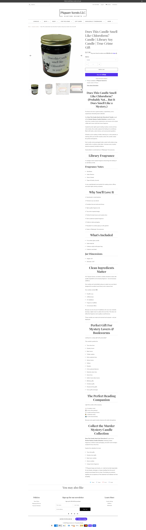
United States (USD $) (66, 519)
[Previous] (30, 55)
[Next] (81, 55)
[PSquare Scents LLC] (73, 13)
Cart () (108, 4)
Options (87, 57)
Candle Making (109, 501)
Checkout (114, 4)
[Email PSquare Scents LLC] (77, 514)
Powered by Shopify (79, 523)
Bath (46, 21)
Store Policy (36, 501)
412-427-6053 (95, 4)
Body (54, 21)
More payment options (101, 78)
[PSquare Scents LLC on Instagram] (75, 514)
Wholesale (109, 505)
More (109, 21)
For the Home (65, 21)
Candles (36, 21)
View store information (92, 85)
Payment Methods (36, 505)
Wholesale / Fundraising (94, 21)
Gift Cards (78, 21)
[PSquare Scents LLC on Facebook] (69, 514)
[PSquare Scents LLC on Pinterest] (72, 514)
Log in (102, 4)
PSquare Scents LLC (70, 523)
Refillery (109, 503)
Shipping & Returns (36, 503)
